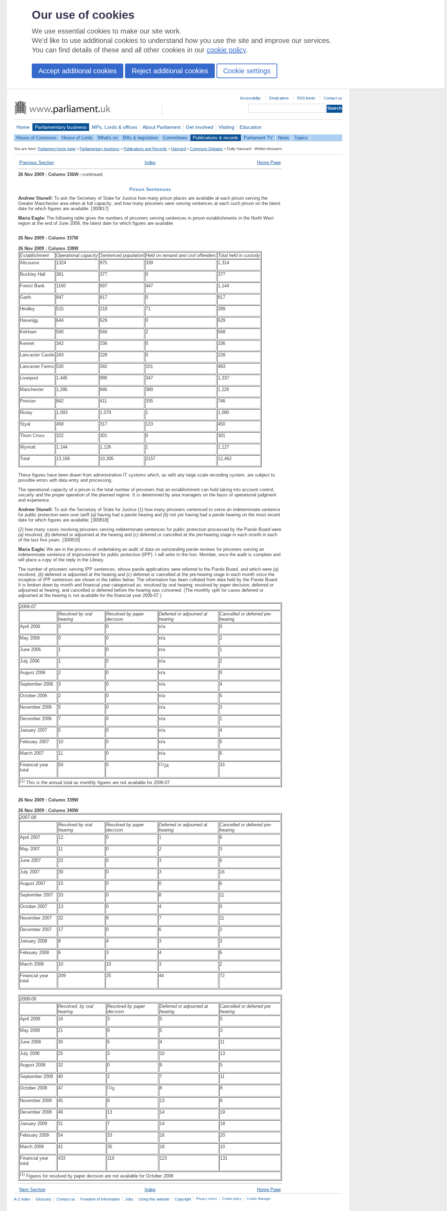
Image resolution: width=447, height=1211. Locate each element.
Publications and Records (145, 149)
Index (150, 162)
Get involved (199, 127)
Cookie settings (247, 71)
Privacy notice (206, 1199)
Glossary (43, 1199)
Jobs (129, 1199)
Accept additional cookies (77, 71)
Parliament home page (56, 149)
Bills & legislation (140, 137)
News (283, 137)
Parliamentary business (61, 127)
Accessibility (250, 98)
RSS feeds (306, 98)
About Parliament (161, 127)
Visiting (226, 127)
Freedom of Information (100, 1199)
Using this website (154, 1199)
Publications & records (216, 137)
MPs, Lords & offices (114, 127)
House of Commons (36, 137)
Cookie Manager (259, 1199)
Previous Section (36, 162)
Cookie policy (232, 1199)
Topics (301, 137)
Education (251, 127)
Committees (175, 137)
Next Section (32, 1189)
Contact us (333, 98)
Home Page (269, 162)
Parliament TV (258, 137)
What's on (108, 137)
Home (23, 127)
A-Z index (22, 1199)
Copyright (183, 1199)
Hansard (178, 149)
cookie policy (226, 50)
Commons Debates (206, 149)
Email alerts (279, 98)
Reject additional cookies (170, 71)
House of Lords (77, 137)
